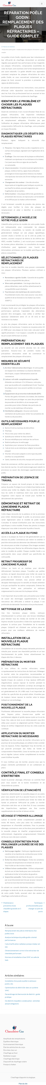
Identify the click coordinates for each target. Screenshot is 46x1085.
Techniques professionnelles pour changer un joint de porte (34, 907)
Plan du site (23, 1083)
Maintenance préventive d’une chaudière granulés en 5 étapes (12, 907)
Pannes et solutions (9, 46)
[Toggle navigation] (41, 3)
